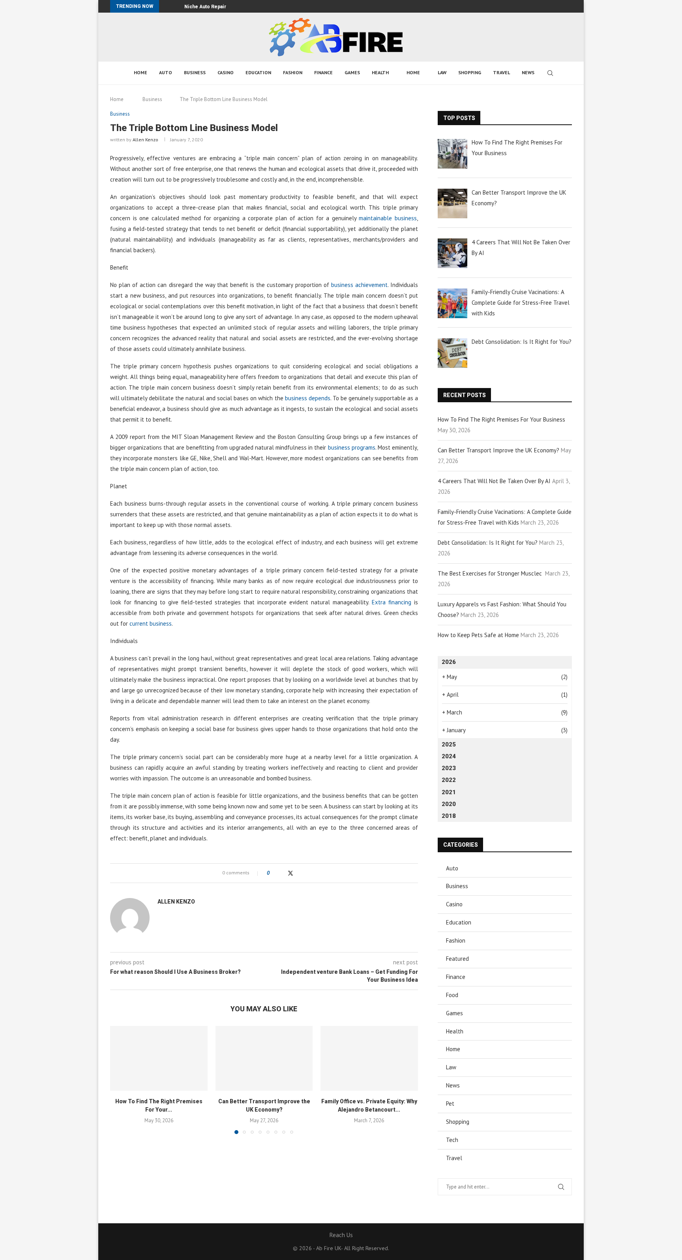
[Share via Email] (306, 873)
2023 (449, 768)
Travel (501, 72)
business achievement (359, 285)
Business (195, 72)
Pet (450, 1103)
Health (380, 72)
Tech (452, 1140)
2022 (449, 780)
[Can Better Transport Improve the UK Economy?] (264, 1058)
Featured (457, 958)
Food (452, 995)
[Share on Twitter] (290, 873)
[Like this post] (274, 873)
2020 (449, 804)
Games (352, 72)
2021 (449, 792)
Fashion (292, 72)
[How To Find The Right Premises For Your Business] (159, 1058)
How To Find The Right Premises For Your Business (501, 419)
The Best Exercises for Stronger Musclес (490, 573)
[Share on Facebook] (282, 873)
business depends (307, 398)
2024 (449, 756)
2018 (449, 815)
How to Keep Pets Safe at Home (478, 635)
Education (258, 72)
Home (140, 72)
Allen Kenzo (145, 139)
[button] (166, 6)
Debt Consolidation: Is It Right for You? (488, 542)
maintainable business (388, 218)
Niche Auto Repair (205, 6)
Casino (225, 72)
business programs (351, 447)
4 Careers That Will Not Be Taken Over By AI (494, 481)
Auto (165, 72)
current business (150, 623)
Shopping (469, 72)
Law (442, 72)
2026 (449, 662)
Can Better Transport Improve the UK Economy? (498, 450)
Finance (323, 72)
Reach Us (341, 1235)
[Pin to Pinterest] (298, 873)
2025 (449, 744)
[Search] (550, 73)
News (528, 72)
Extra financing (391, 602)
